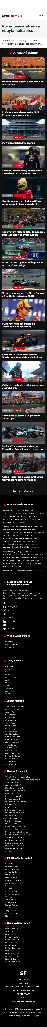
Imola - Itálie (10, 793)
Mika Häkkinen (11, 913)
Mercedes (9, 666)
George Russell (11, 712)
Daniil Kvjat (10, 951)
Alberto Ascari (11, 902)
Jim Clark (9, 908)
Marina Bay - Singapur (14, 810)
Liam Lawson (11, 731)
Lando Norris (10, 717)
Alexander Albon (12, 748)
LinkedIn (12, 621)
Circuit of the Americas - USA (17, 777)
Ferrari (8, 669)
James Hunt (10, 899)
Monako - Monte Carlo (14, 818)
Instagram (12, 606)
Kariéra (23, 998)
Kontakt (23, 983)
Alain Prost (9, 888)
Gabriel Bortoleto (12, 742)
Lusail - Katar (10, 807)
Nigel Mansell (11, 916)
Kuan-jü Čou (10, 959)
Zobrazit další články (23, 491)
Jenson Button (11, 905)
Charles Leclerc (11, 715)
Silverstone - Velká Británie (16, 832)
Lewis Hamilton (12, 709)
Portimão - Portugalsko (15, 846)
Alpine (8, 680)
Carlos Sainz (10, 745)
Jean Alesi (9, 931)
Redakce (9, 642)
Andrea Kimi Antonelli (14, 706)
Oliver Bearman (12, 739)
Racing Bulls (10, 677)
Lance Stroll (10, 759)
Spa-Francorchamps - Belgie (17, 835)
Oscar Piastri (10, 723)
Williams (9, 688)
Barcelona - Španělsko (14, 788)
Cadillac (8, 694)
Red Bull (9, 674)
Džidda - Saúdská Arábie (15, 791)
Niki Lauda (10, 875)
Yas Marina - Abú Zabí (14, 837)
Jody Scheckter (11, 910)
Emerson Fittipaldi (13, 880)
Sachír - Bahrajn (12, 782)
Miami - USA (10, 815)
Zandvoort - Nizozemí (14, 840)
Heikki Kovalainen (13, 953)
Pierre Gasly (10, 728)
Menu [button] (42, 16)
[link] (32, 16)
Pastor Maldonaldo (13, 948)
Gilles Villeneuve (12, 940)
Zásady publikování (23, 990)
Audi (7, 685)
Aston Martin (10, 691)
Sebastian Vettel (12, 894)
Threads (11, 614)
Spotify (11, 628)
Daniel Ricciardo (12, 929)
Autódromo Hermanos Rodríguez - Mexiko (23, 780)
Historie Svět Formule (24, 1001)
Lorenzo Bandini (12, 956)
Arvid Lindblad (11, 734)
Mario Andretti (11, 886)
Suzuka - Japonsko (13, 799)
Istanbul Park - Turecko (15, 848)
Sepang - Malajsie (12, 851)
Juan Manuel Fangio (14, 883)
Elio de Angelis (11, 937)
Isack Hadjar (10, 726)
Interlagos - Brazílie (13, 796)
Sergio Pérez (10, 764)
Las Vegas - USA (12, 804)
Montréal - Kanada (13, 821)
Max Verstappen (12, 720)
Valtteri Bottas (11, 761)
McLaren (9, 672)
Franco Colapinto (12, 737)
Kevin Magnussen (12, 962)
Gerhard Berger (12, 934)
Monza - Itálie (11, 824)
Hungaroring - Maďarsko (15, 802)
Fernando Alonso (12, 756)
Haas (7, 683)
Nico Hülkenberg (12, 753)
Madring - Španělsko (14, 843)
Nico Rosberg (11, 877)
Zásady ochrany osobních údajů (24, 987)
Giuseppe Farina (12, 897)
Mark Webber (11, 942)
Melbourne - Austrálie (14, 813)
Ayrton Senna (11, 891)
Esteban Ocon (11, 750)
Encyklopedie (11, 644)
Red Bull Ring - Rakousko (16, 826)
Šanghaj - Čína (11, 829)
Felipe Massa (10, 945)
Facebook (12, 603)
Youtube (11, 625)
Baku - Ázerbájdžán (13, 785)
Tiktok (10, 617)
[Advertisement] (24, 5)
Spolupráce (10, 647)
